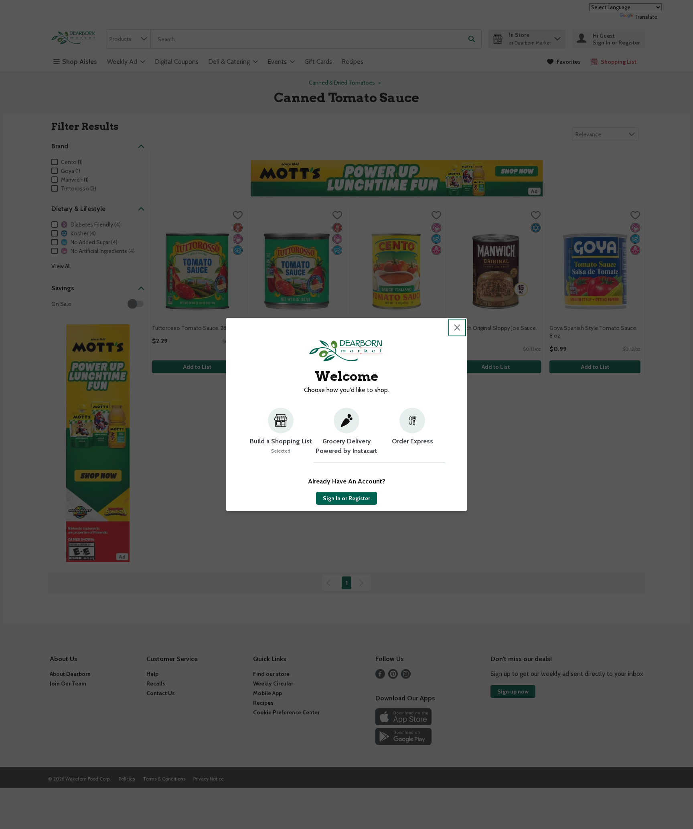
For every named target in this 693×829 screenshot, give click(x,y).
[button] (281, 435)
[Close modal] (457, 327)
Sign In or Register (346, 498)
